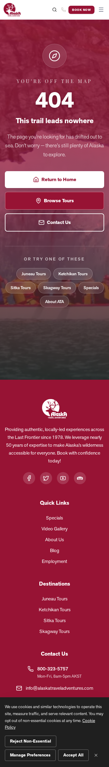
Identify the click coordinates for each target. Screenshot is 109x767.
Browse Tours (59, 200)
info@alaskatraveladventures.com (59, 688)
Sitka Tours (21, 287)
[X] (46, 478)
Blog (54, 550)
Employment (54, 561)
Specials (91, 287)
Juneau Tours (33, 273)
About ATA (54, 301)
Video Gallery (54, 529)
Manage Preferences (30, 755)
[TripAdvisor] (80, 478)
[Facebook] (29, 478)
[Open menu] (101, 9)
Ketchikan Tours (73, 273)
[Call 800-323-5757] (63, 9)
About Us (54, 539)
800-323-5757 (52, 669)
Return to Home (58, 179)
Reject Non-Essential (30, 741)
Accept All (73, 755)
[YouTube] (63, 478)
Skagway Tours (57, 287)
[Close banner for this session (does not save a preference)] (96, 755)
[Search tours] (54, 9)
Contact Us (59, 222)
